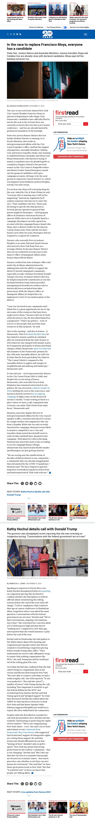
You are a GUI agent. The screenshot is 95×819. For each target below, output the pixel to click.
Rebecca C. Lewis (17, 583)
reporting (45, 591)
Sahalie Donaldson (19, 106)
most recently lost (42, 348)
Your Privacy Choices (54, 27)
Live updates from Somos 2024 (36, 791)
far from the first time (36, 334)
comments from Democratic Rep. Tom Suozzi (23, 731)
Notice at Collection (36, 27)
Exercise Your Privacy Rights (79, 27)
